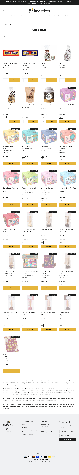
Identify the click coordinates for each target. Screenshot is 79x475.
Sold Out (67, 121)
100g (61, 117)
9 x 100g (24, 284)
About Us (24, 427)
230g (4, 367)
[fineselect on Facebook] (4, 429)
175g (23, 117)
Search (23, 424)
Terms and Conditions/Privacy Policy (29, 430)
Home (4, 24)
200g (61, 75)
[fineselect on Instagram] (7, 429)
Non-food (56, 15)
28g (27, 117)
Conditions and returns (28, 434)
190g (42, 75)
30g (4, 325)
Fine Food (12, 15)
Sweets (20, 15)
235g (42, 284)
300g (42, 117)
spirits (49, 15)
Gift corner (65, 15)
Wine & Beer (40, 15)
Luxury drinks (29, 15)
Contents (6, 73)
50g (4, 76)
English (38, 453)
